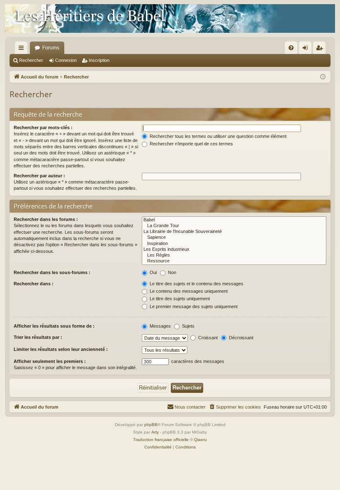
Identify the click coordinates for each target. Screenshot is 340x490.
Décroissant (240, 337)
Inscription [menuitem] (320, 49)
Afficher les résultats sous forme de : (54, 325)
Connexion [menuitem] (306, 49)
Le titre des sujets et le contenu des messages (195, 283)
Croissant (207, 337)
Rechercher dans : (33, 283)
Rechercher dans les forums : (46, 219)
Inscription (99, 60)
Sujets (187, 325)
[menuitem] (291, 48)
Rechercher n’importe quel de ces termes (190, 143)
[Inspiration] (234, 244)
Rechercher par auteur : (39, 175)
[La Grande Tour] (234, 226)
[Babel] (234, 220)
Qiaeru (200, 439)
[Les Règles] (234, 255)
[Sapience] (234, 237)
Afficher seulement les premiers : (50, 361)
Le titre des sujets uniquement (179, 298)
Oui (152, 272)
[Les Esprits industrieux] (234, 249)
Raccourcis (22, 49)
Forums (50, 48)
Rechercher (31, 60)
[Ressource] (234, 261)
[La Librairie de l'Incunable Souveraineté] (234, 232)
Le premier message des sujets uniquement (193, 306)
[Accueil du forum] (170, 18)
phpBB (151, 424)
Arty (155, 432)
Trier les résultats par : (38, 337)
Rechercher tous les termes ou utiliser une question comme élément (217, 136)
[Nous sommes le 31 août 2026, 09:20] (322, 77)
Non (171, 272)
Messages (159, 325)
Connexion (66, 60)
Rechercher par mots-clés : (43, 127)
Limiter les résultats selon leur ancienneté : (61, 349)
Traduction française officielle (161, 439)
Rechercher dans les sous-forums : (52, 272)
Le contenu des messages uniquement (188, 291)
